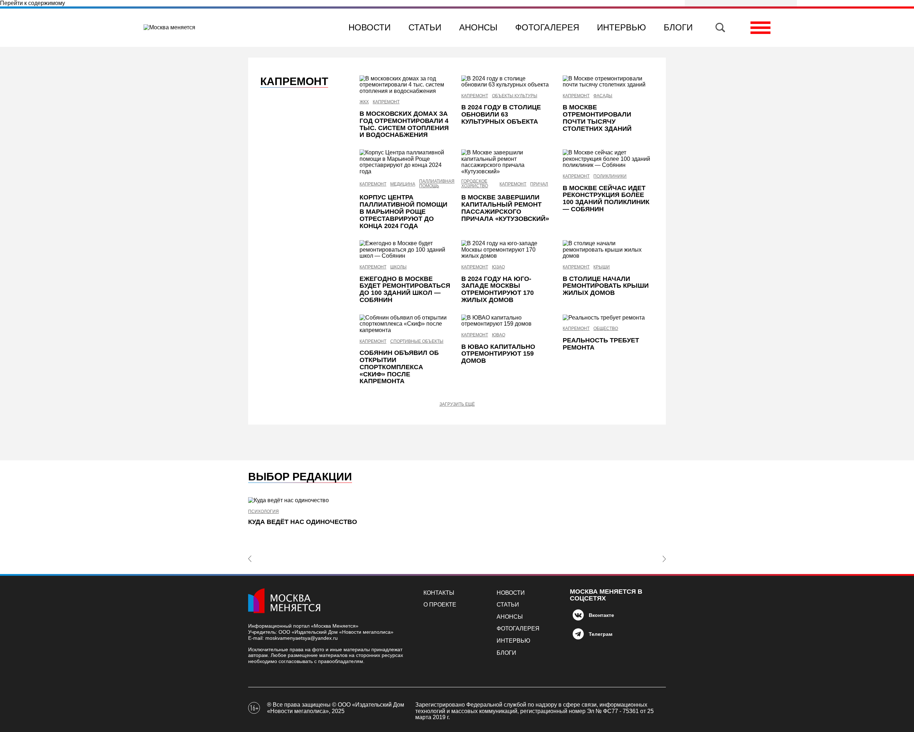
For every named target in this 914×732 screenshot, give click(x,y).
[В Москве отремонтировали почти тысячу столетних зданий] (608, 81)
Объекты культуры (514, 96)
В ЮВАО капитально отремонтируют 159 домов (498, 354)
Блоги (678, 27)
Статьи (424, 27)
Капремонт (386, 102)
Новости (369, 27)
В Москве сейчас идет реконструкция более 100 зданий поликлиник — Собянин (606, 198)
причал (539, 184)
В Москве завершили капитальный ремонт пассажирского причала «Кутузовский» (505, 208)
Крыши (601, 267)
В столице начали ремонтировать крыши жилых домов (606, 286)
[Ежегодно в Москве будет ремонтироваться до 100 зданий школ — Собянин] (405, 249)
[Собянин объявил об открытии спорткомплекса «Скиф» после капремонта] (405, 324)
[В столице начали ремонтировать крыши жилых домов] (608, 249)
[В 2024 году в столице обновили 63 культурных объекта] (506, 81)
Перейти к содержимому (32, 3)
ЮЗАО (498, 267)
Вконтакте (601, 615)
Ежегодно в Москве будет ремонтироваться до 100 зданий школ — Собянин (405, 289)
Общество (605, 328)
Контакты (438, 593)
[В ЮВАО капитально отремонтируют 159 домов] (506, 321)
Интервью (621, 27)
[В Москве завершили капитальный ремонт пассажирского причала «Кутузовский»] (506, 161)
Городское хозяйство (474, 183)
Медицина (402, 184)
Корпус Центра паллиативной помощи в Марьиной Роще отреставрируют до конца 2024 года (403, 211)
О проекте (439, 605)
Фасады (602, 96)
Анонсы (478, 27)
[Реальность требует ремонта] (608, 318)
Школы (398, 267)
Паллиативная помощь (437, 183)
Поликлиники (610, 176)
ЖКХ (364, 102)
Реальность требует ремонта (601, 344)
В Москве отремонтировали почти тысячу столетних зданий (597, 118)
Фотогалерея (547, 27)
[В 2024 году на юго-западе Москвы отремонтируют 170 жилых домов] (506, 249)
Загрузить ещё (457, 404)
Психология (263, 511)
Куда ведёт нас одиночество (302, 521)
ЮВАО (498, 335)
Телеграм (600, 634)
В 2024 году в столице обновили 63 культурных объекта (501, 114)
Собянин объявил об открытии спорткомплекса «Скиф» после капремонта (399, 367)
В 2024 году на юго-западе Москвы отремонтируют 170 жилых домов (497, 289)
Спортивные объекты (416, 341)
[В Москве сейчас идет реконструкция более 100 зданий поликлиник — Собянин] (608, 158)
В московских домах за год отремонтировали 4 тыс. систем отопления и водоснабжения (404, 124)
